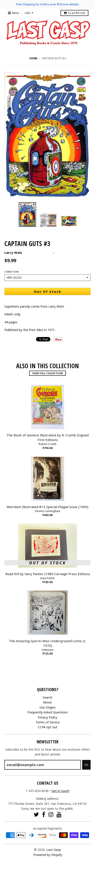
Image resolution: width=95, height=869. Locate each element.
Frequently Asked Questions (47, 712)
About (47, 702)
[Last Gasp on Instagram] (50, 814)
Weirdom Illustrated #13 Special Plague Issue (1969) (47, 507)
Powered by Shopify (47, 855)
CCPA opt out (47, 727)
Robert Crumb (48, 444)
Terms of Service (48, 722)
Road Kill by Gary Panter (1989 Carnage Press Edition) (47, 574)
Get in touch (60, 791)
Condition (11, 271)
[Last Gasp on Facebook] (43, 814)
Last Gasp (53, 850)
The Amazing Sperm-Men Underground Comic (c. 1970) (47, 643)
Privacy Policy (47, 717)
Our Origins (48, 707)
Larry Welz (13, 252)
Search (47, 697)
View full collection (47, 373)
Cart (76, 13)
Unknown (47, 650)
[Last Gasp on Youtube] (59, 814)
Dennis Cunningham (47, 511)
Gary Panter (47, 578)
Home (33, 58)
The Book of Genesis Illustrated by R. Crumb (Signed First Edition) (47, 437)
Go (86, 764)
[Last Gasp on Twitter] (36, 814)
